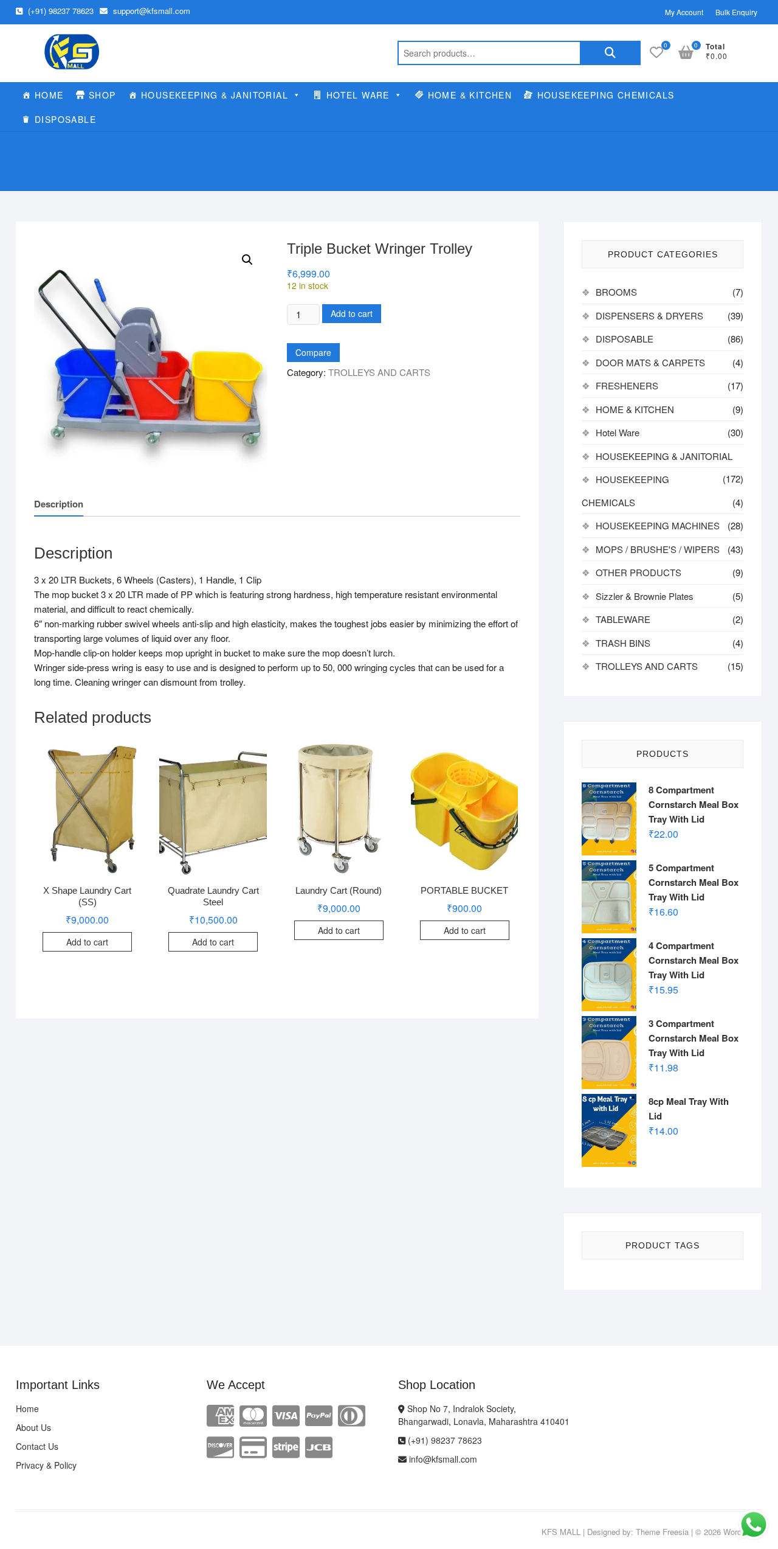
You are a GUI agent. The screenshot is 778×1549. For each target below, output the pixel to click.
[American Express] (220, 1414)
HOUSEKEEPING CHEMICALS (606, 95)
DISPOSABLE (65, 119)
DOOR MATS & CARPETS (650, 362)
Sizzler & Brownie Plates (645, 596)
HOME (49, 95)
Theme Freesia (662, 1531)
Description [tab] (58, 503)
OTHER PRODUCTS (638, 572)
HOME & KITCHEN (470, 95)
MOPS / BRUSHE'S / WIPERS (658, 549)
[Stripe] (286, 1446)
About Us (33, 1427)
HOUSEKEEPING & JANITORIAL (214, 95)
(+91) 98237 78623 (60, 10)
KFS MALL (561, 1531)
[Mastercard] (253, 1414)
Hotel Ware (617, 432)
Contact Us (37, 1446)
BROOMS (616, 291)
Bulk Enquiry (736, 12)
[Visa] (286, 1414)
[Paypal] (318, 1414)
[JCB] (318, 1446)
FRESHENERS (627, 385)
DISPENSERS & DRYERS (649, 315)
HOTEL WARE (358, 95)
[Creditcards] (253, 1446)
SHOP (102, 95)
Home (27, 1408)
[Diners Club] (351, 1414)
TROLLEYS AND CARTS (379, 372)
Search (610, 53)
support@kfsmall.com (150, 10)
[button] (247, 260)
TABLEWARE (623, 619)
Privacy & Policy (46, 1465)
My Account (684, 12)
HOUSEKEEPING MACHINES (658, 525)
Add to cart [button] (87, 942)
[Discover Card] (220, 1446)
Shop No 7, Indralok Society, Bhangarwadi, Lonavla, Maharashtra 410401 (484, 1414)
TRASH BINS (623, 642)
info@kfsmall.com (442, 1459)
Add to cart (352, 313)
